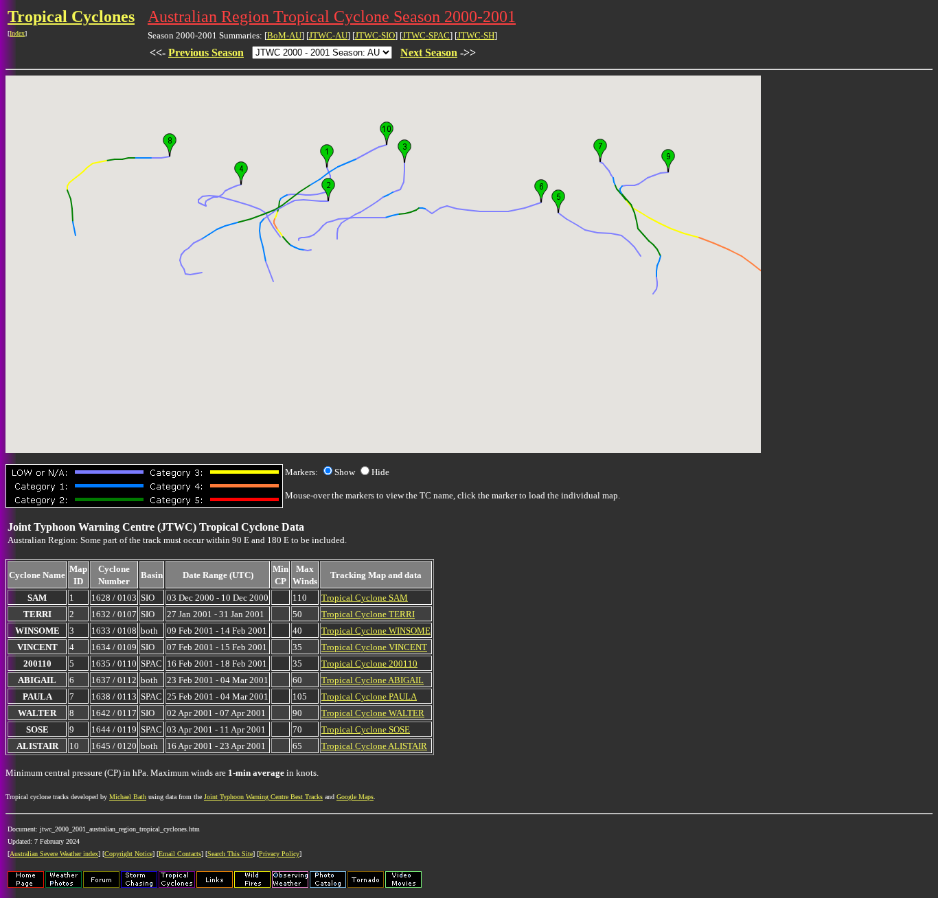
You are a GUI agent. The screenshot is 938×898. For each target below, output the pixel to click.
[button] (327, 156)
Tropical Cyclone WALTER (372, 713)
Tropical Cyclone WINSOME (376, 630)
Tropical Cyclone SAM (364, 597)
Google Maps (355, 797)
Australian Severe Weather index (54, 853)
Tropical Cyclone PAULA (369, 696)
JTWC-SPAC (426, 35)
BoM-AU (284, 35)
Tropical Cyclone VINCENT (374, 647)
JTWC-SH (475, 35)
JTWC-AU (328, 35)
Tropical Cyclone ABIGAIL (372, 680)
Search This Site (230, 853)
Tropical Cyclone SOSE (365, 729)
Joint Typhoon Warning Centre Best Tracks (263, 797)
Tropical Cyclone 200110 (369, 663)
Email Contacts (180, 853)
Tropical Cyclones (71, 16)
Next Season (428, 52)
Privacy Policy (279, 853)
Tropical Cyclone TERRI (368, 614)
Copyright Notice (128, 853)
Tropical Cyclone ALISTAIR (374, 746)
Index (17, 33)
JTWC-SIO (375, 35)
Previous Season (206, 52)
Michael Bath (127, 797)
